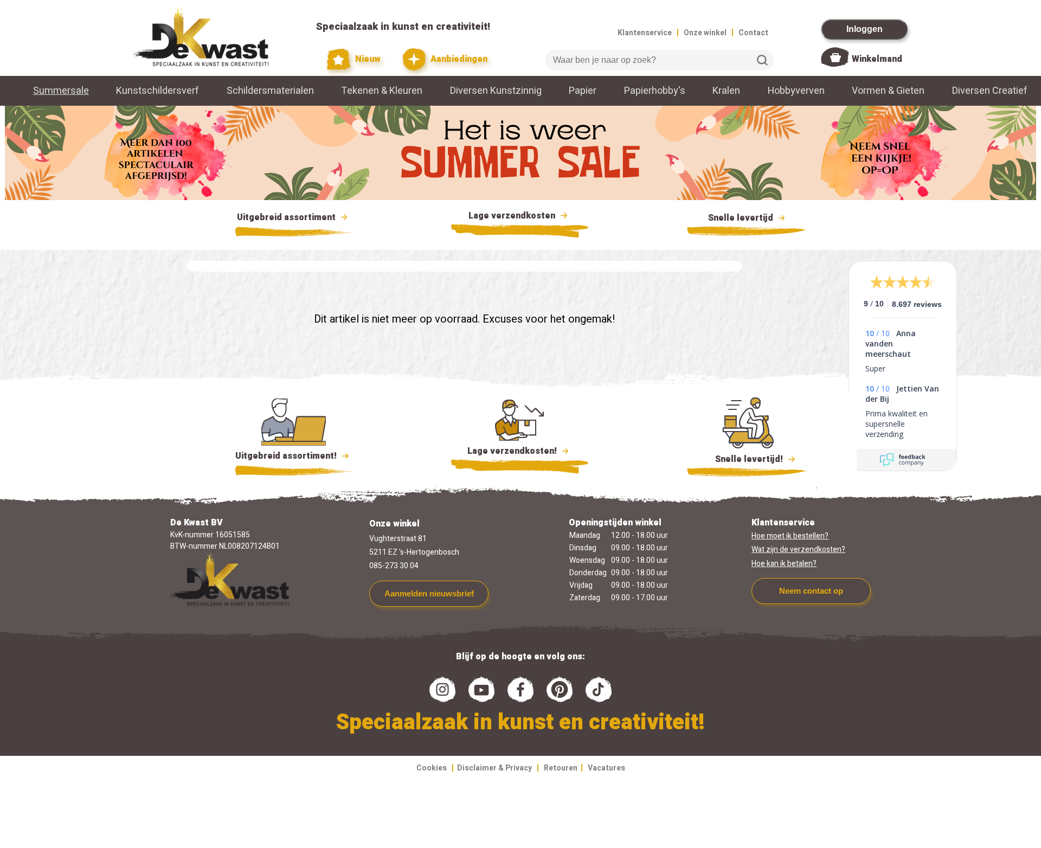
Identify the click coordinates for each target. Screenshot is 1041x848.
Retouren (560, 768)
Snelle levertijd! (741, 459)
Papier (582, 90)
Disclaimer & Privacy (494, 768)
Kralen (726, 90)
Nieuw (367, 59)
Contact (753, 32)
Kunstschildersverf (157, 90)
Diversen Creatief (989, 90)
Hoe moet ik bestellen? (789, 536)
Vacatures (606, 768)
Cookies (431, 768)
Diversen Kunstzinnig (496, 90)
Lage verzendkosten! (513, 451)
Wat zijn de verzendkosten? (798, 549)
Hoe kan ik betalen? (784, 563)
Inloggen (864, 29)
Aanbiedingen (457, 59)
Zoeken (762, 60)
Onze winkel (705, 32)
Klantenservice (645, 32)
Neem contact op (811, 590)
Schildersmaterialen (270, 90)
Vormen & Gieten (888, 90)
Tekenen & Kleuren (381, 90)
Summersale (61, 90)
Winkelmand (877, 59)
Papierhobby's (654, 90)
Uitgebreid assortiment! (287, 455)
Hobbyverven (796, 90)
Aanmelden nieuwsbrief (429, 593)
